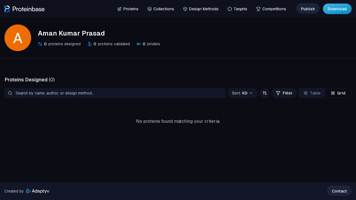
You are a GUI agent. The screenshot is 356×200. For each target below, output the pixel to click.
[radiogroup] (325, 93)
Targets (240, 8)
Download (337, 8)
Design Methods (204, 8)
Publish (308, 8)
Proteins (131, 8)
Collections (164, 8)
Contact (339, 191)
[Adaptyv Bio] (37, 191)
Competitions (274, 8)
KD (240, 93)
